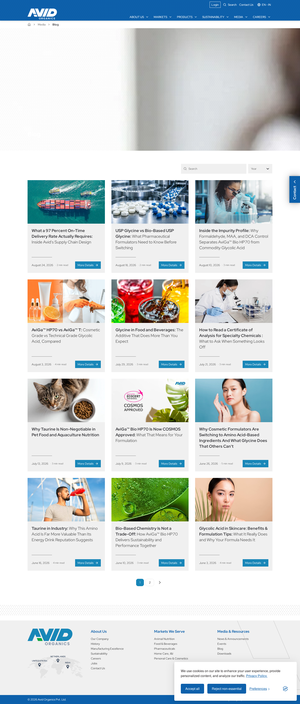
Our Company (100, 639)
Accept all (192, 688)
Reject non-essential (227, 688)
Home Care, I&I (163, 653)
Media (238, 17)
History (95, 644)
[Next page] (160, 582)
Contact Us (246, 5)
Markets (160, 17)
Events (221, 644)
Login (215, 5)
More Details (85, 265)
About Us (137, 17)
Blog (220, 648)
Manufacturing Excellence (107, 648)
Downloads (224, 653)
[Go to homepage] (50, 637)
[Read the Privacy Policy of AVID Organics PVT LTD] (285, 689)
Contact (294, 193)
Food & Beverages (165, 644)
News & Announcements (233, 639)
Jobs (94, 663)
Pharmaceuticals (164, 648)
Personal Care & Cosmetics (171, 658)
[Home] (42, 14)
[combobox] (251, 169)
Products (184, 17)
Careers (259, 17)
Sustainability (213, 17)
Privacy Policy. (256, 675)
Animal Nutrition (164, 639)
